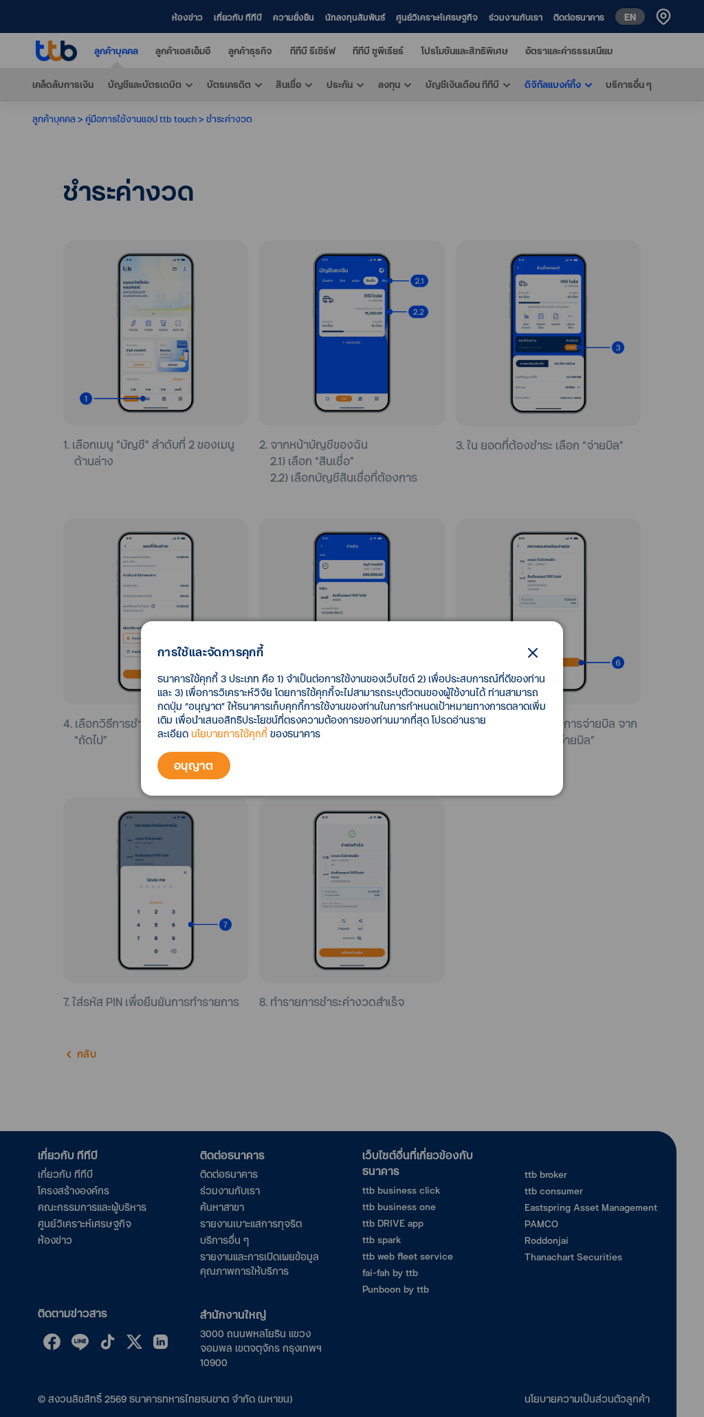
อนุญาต (194, 765)
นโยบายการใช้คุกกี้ (229, 733)
